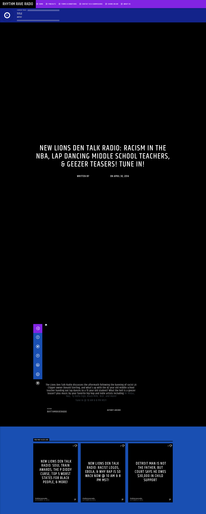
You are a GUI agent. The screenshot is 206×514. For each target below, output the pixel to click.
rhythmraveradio (100, 184)
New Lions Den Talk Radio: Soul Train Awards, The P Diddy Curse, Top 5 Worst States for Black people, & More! (55, 488)
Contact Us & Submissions (92, 4)
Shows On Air (113, 4)
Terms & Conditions (69, 4)
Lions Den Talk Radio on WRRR (103, 148)
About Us (127, 4)
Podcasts (52, 4)
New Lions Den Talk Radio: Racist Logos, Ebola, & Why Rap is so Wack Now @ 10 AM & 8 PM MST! (103, 488)
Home (41, 4)
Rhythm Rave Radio (18, 4)
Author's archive (114, 426)
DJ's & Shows (39, 462)
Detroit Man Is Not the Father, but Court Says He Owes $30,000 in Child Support (150, 488)
